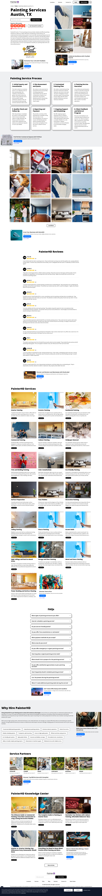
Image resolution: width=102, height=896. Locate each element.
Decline (78, 890)
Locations (52, 2)
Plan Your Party (80, 734)
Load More (51, 225)
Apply (75, 2)
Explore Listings (17, 141)
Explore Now (40, 376)
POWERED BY (27, 68)
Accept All (68, 890)
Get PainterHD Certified (35, 26)
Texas (16, 6)
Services (60, 2)
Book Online (84, 2)
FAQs (43, 881)
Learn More (42, 595)
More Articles (51, 865)
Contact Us (68, 2)
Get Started (27, 66)
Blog (49, 881)
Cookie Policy (23, 893)
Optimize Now (27, 236)
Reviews (56, 881)
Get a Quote (70, 857)
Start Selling (47, 693)
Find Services (27, 781)
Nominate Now (72, 62)
